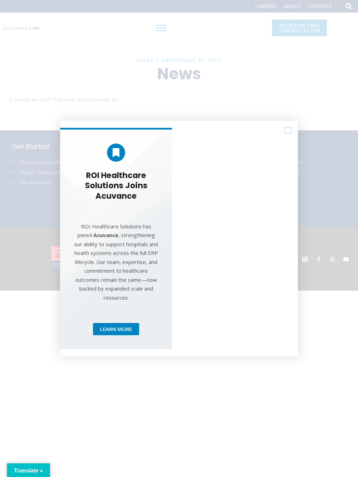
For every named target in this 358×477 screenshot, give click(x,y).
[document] (179, 238)
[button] (288, 130)
